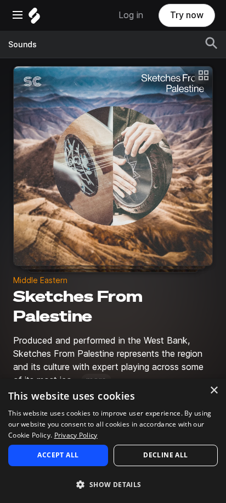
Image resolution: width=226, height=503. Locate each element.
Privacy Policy (76, 435)
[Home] (34, 18)
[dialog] (113, 441)
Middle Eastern (40, 280)
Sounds (22, 44)
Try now (187, 15)
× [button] (214, 390)
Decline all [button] (165, 455)
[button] (113, 484)
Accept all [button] (57, 455)
